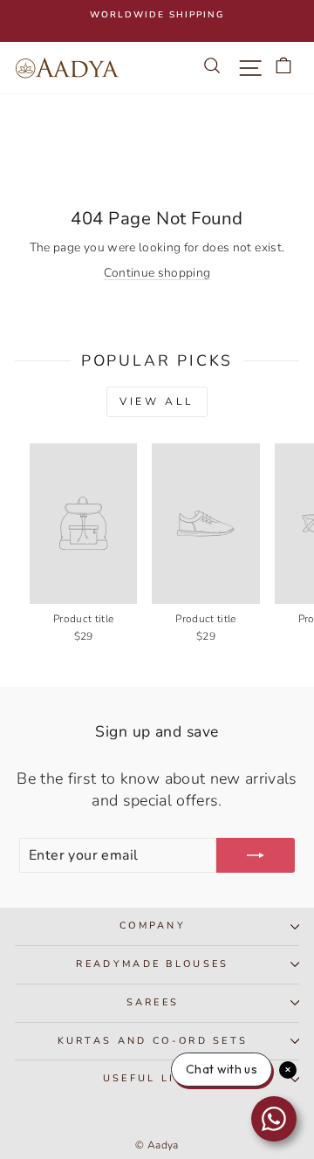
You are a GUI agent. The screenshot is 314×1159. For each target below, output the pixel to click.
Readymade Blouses (152, 963)
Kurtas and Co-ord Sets (153, 1040)
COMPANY (152, 925)
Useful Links (153, 1078)
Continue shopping (157, 272)
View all (157, 401)
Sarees (153, 1002)
